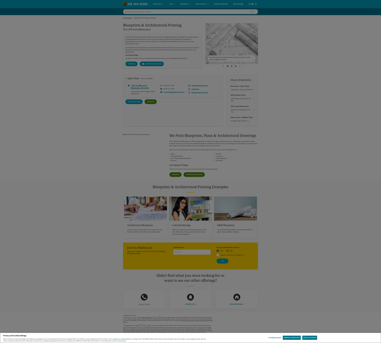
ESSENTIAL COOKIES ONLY (292, 337)
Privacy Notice (121, 341)
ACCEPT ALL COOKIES (309, 337)
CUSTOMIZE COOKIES (274, 337)
